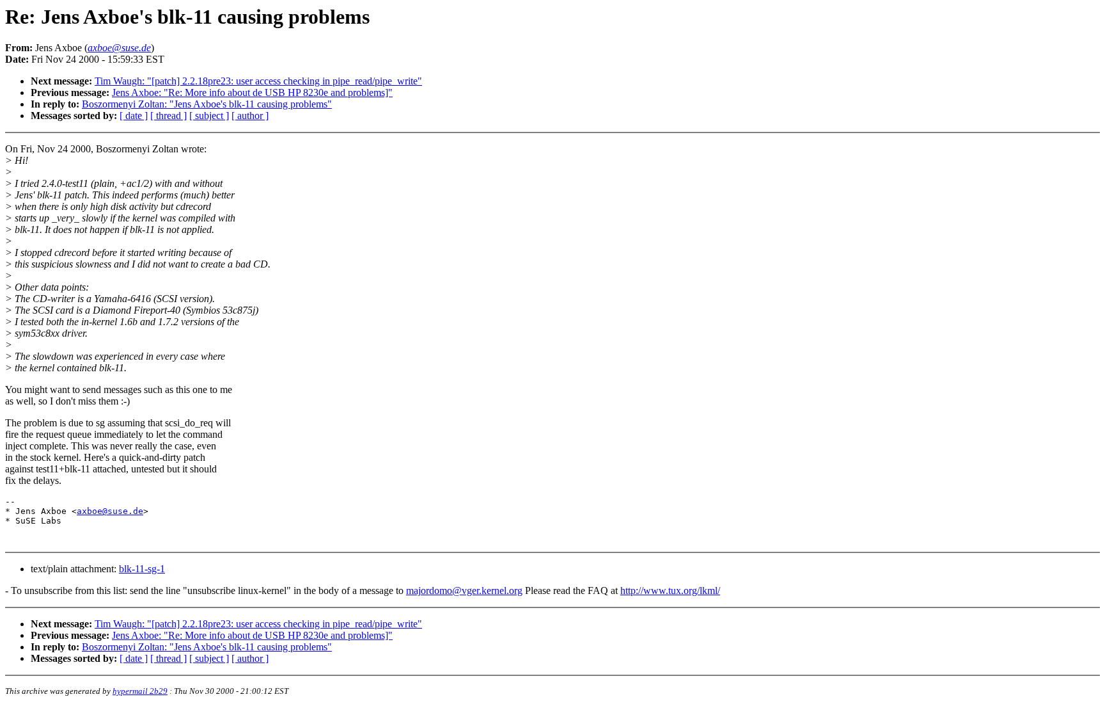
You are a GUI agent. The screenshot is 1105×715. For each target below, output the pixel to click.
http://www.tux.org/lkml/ (670, 590)
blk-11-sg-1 (142, 568)
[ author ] (250, 115)
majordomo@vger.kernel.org (464, 590)
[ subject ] (209, 115)
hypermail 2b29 (140, 691)
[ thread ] (168, 115)
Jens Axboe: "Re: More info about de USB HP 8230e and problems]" (252, 92)
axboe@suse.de (110, 511)
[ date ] (134, 115)
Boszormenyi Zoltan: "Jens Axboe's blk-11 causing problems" (207, 104)
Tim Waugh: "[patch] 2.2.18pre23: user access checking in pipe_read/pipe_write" (258, 81)
